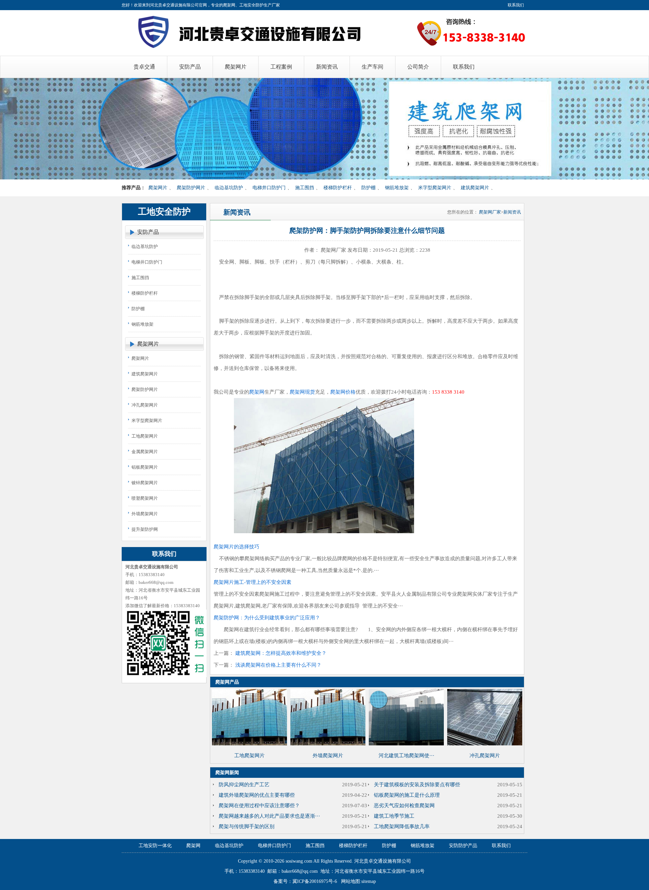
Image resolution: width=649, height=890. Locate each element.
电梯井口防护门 (269, 187)
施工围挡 (304, 187)
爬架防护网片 (191, 187)
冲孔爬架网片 (144, 404)
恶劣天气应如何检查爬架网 (404, 805)
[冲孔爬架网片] (484, 743)
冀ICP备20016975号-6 (314, 881)
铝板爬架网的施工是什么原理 (407, 795)
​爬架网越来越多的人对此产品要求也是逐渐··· (269, 816)
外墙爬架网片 (144, 513)
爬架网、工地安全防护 (243, 5)
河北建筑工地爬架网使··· (406, 755)
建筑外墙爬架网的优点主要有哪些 (257, 795)
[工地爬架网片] (249, 743)
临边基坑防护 (229, 187)
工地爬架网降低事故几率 (402, 826)
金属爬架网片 (144, 451)
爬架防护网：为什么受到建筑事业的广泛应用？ (267, 617)
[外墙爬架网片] (327, 743)
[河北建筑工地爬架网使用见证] (406, 743)
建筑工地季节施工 (394, 816)
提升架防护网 (144, 529)
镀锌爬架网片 (144, 482)
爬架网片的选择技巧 (236, 546)
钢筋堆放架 (397, 187)
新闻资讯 (512, 212)
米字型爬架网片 (434, 187)
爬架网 (256, 392)
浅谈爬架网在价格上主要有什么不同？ (278, 665)
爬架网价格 (343, 392)
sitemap (368, 881)
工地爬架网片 (144, 436)
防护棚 (368, 187)
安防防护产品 (463, 845)
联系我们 (516, 5)
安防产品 (148, 232)
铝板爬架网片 (144, 467)
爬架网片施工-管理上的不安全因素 (252, 582)
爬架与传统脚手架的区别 (246, 826)
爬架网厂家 (490, 212)
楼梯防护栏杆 (337, 187)
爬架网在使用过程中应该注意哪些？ (259, 805)
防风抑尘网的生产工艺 (244, 784)
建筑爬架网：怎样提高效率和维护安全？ (281, 653)
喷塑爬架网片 (144, 498)
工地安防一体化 (155, 845)
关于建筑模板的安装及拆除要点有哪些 (417, 784)
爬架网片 (157, 187)
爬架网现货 (302, 392)
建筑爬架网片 (475, 187)
